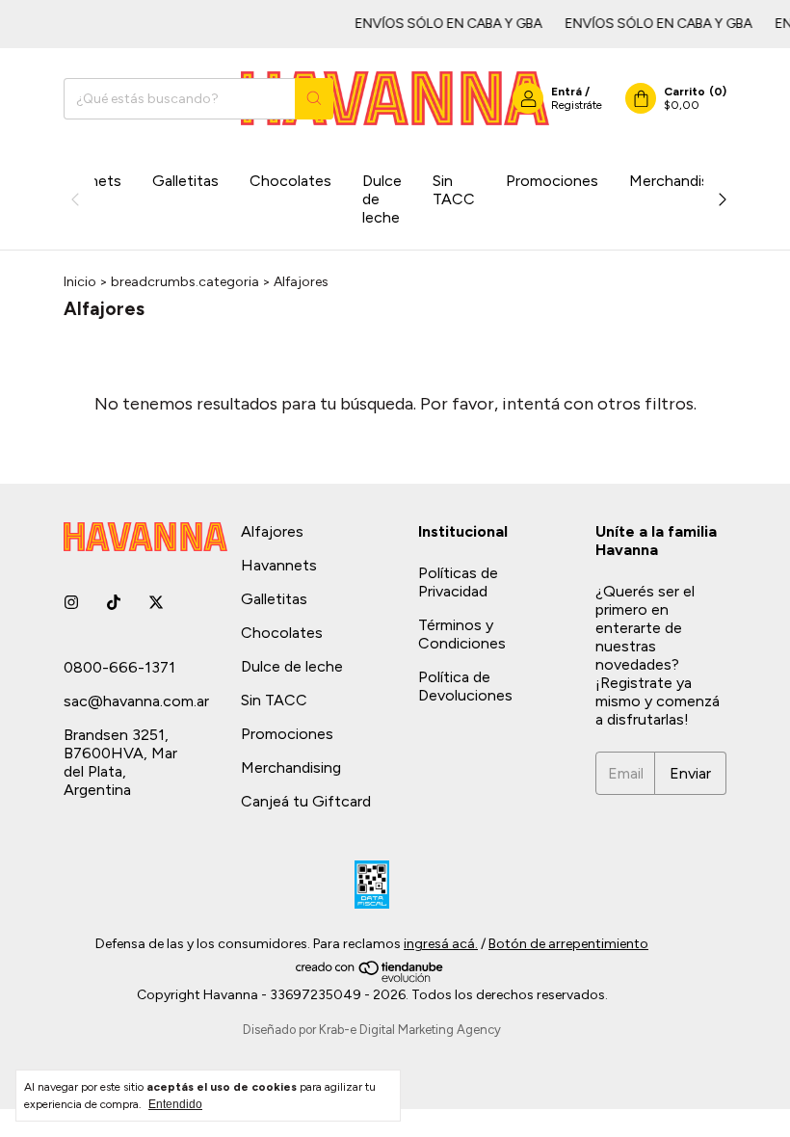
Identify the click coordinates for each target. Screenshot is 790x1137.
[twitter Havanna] (156, 603)
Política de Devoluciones (465, 686)
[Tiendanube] (370, 978)
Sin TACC (454, 190)
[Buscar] (314, 98)
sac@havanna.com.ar (136, 701)
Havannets (279, 565)
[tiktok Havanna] (113, 603)
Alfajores (272, 531)
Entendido (175, 1104)
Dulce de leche (382, 199)
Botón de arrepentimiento (568, 944)
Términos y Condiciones (462, 634)
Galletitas (185, 181)
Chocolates (290, 181)
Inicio (80, 282)
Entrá (566, 91)
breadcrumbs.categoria (185, 282)
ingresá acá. (441, 944)
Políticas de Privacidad (458, 582)
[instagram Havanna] (71, 603)
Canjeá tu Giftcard (306, 801)
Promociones (552, 181)
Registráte (576, 105)
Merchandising (679, 181)
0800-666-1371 (119, 667)
